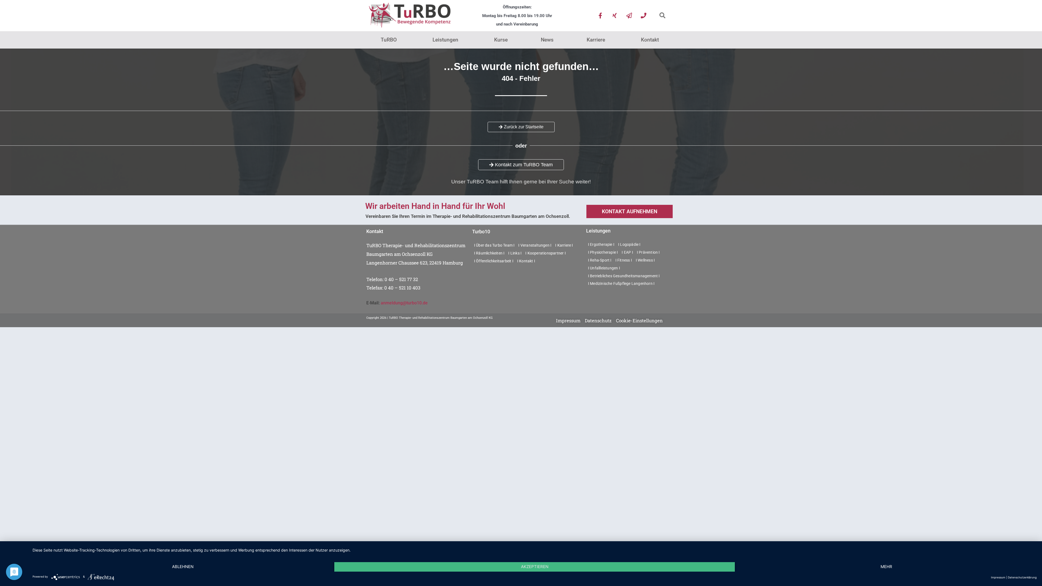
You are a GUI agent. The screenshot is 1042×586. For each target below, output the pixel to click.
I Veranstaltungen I (534, 245)
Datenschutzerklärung (1022, 577)
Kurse (501, 40)
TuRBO (389, 40)
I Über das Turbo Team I (494, 245)
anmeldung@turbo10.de (404, 302)
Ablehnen (182, 566)
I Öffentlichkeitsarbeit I (493, 261)
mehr (886, 566)
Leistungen (445, 40)
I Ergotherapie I (601, 244)
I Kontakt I (526, 261)
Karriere (596, 40)
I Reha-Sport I (600, 260)
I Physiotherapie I (603, 252)
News (547, 40)
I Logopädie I (629, 244)
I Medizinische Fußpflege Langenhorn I (621, 283)
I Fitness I (623, 260)
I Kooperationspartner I (545, 253)
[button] (662, 16)
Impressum (998, 577)
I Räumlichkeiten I (489, 253)
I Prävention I (648, 252)
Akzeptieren (534, 566)
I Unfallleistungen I (604, 268)
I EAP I (627, 252)
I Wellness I (645, 260)
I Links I (515, 253)
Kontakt (650, 40)
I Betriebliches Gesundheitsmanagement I (624, 276)
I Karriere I (564, 245)
